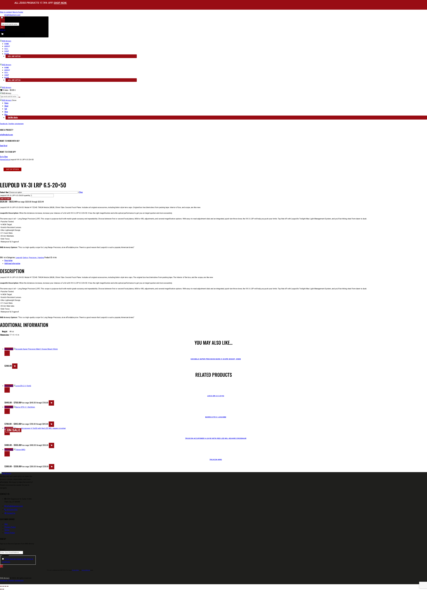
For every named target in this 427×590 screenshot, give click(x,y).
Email (2, 549)
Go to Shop (4, 156)
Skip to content (6, 12)
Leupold (19, 258)
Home (2, 160)
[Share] (5, 586)
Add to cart (5, 198)
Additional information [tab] (12, 263)
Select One (4, 192)
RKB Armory (4, 578)
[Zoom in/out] (1, 586)
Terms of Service (86, 570)
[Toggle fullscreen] (3, 586)
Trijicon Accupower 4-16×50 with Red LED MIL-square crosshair (215, 438)
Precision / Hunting (36, 258)
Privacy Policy (75, 570)
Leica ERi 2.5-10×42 (215, 396)
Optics (7, 160)
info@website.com (6, 134)
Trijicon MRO (215, 459)
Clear (81, 192)
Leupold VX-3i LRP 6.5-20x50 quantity (15, 195)
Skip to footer (17, 12)
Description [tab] (8, 260)
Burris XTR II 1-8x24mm (215, 417)
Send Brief (3, 145)
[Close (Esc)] (7, 586)
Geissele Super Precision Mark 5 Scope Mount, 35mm (216, 359)
